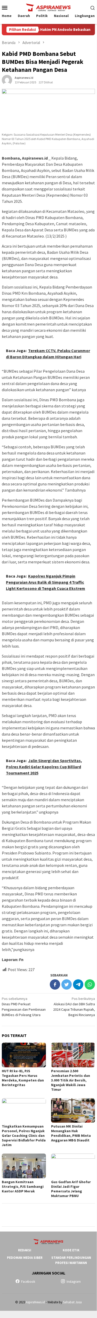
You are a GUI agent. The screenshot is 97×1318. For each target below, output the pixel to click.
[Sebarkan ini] (55, 984)
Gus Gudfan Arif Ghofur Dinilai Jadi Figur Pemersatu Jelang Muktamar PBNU (71, 1189)
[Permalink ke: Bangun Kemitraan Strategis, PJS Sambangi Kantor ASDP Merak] (24, 1166)
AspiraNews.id (35, 1302)
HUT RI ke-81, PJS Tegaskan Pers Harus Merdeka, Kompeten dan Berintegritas (23, 1078)
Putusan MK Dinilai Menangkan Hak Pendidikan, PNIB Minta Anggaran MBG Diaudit (71, 1133)
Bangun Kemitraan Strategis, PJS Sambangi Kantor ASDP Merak (23, 1186)
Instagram (74, 1281)
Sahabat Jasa (72, 1302)
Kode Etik (71, 1250)
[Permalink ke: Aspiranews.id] (7, 79)
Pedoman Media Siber (25, 1257)
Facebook (28, 1281)
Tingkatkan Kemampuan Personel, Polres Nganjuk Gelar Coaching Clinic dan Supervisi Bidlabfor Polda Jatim (24, 1135)
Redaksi (24, 1250)
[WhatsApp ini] (90, 984)
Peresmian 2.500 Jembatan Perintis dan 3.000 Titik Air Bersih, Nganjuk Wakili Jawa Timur (70, 1080)
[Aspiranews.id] (48, 7)
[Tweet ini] (66, 984)
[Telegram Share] (78, 984)
